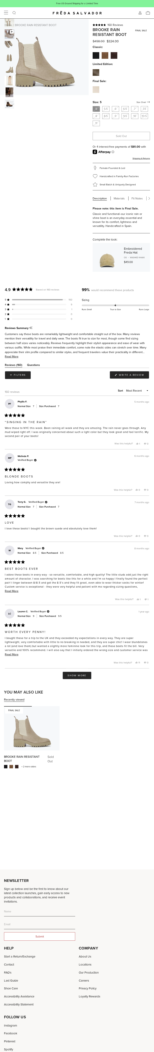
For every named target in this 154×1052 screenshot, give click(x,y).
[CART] (148, 12)
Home (8, 25)
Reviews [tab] (13, 366)
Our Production (89, 972)
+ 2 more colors (28, 766)
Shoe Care (11, 988)
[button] (121, 24)
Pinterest (9, 1041)
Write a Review (133, 376)
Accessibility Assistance (19, 996)
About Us (85, 956)
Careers (84, 980)
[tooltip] (30, 327)
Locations (85, 964)
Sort (121, 391)
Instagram (10, 1025)
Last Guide (11, 980)
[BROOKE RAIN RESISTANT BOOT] (32, 728)
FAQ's (7, 972)
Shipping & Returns (141, 158)
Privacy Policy (87, 988)
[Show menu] (6, 12)
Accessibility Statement (18, 1004)
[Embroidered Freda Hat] (107, 257)
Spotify (8, 1049)
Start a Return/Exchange (19, 956)
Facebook (10, 1033)
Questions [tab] (33, 366)
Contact (9, 964)
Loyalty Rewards (89, 996)
